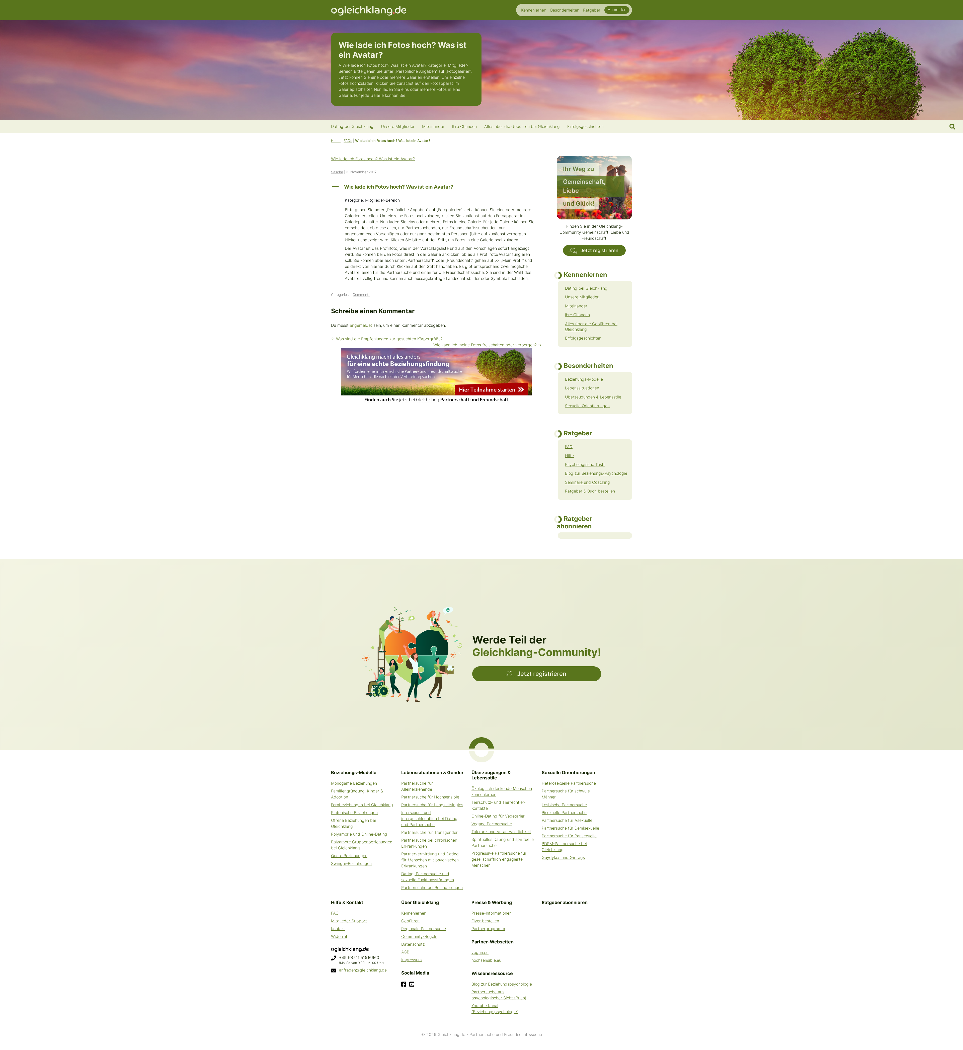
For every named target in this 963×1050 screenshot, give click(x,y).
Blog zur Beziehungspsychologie (501, 984)
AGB (405, 951)
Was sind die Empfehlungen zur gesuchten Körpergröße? (387, 338)
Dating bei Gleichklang (586, 288)
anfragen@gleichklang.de (363, 970)
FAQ (569, 446)
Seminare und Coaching (587, 482)
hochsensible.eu (486, 960)
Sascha (337, 172)
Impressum (411, 959)
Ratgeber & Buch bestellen (590, 491)
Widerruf (339, 936)
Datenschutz (413, 944)
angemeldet (361, 325)
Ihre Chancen (577, 314)
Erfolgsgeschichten (583, 338)
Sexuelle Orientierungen (587, 405)
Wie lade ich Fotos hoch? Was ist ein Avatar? (373, 158)
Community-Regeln (419, 936)
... (408, 95)
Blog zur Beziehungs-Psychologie (596, 473)
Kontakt (338, 928)
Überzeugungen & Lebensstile (593, 396)
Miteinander (576, 305)
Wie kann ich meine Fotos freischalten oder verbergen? (487, 344)
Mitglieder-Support (349, 920)
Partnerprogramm (488, 928)
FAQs (348, 140)
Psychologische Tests (585, 464)
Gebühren (410, 920)
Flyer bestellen (485, 920)
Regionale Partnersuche (423, 928)
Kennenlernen (413, 913)
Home (336, 140)
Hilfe (569, 455)
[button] (436, 187)
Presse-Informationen (491, 913)
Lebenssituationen (582, 387)
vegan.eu (480, 952)
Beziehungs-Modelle (584, 379)
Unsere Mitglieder (582, 296)
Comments (361, 294)
